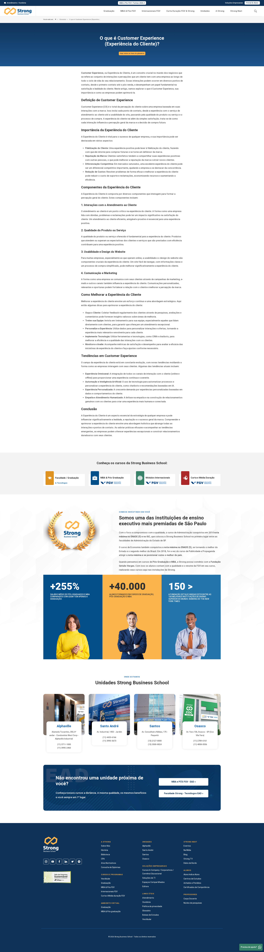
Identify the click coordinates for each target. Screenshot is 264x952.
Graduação (109, 11)
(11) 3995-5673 (109, 741)
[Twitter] (72, 861)
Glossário (62, 19)
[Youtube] (52, 861)
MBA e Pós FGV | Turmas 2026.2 (132, 3)
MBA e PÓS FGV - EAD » (183, 781)
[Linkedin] (66, 861)
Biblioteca (105, 854)
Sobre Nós (105, 846)
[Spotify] (79, 861)
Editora (145, 886)
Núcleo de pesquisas (193, 903)
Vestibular (105, 879)
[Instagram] (46, 861)
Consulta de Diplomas (110, 867)
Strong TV (188, 859)
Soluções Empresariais (234, 3)
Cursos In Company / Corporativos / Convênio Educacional (158, 872)
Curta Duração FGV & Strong (180, 11)
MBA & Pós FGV (128, 11)
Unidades (205, 11)
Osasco (200, 726)
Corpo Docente (190, 899)
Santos (154, 726)
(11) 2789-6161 (200, 741)
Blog (185, 854)
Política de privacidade (152, 906)
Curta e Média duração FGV (113, 896)
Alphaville (64, 726)
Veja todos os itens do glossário (132, 53)
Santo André (109, 726)
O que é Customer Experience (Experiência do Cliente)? (85, 19)
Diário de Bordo (190, 863)
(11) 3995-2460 (64, 748)
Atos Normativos (108, 863)
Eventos (187, 846)
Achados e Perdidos (192, 883)
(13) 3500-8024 (155, 744)
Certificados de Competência (196, 887)
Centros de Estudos (192, 879)
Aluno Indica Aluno (192, 874)
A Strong (220, 11)
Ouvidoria (146, 902)
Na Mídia (187, 850)
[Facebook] (59, 861)
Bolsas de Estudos (150, 915)
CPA (103, 859)
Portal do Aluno (252, 3)
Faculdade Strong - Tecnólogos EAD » (183, 793)
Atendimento (148, 898)
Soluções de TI (148, 878)
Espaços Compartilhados (153, 882)
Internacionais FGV (151, 11)
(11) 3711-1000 (64, 744)
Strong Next (236, 11)
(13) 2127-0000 (155, 741)
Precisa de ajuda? (249, 947)
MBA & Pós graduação (111, 911)
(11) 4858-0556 (200, 744)
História (104, 850)
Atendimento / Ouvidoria (16, 3)
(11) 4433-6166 (109, 737)
